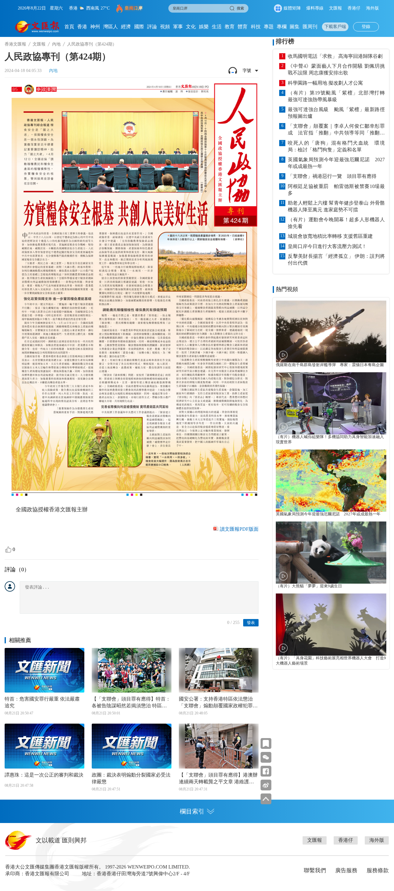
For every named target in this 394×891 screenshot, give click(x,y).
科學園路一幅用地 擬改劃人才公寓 (325, 83)
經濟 (126, 26)
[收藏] (265, 743)
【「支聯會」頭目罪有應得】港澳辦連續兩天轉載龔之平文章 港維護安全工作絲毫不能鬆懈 (218, 778)
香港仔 (354, 8)
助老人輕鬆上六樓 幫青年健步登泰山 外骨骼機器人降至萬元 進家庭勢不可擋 (336, 206)
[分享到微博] (265, 785)
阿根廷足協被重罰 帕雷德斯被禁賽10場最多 (336, 190)
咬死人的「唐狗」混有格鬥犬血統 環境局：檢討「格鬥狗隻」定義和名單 (336, 146)
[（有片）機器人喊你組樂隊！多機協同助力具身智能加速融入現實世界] (331, 403)
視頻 (165, 26)
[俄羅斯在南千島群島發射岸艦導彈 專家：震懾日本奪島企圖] (331, 332)
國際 (139, 26)
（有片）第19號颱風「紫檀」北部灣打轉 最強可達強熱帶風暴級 (336, 96)
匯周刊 (310, 26)
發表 (251, 622)
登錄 (366, 26)
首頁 (69, 26)
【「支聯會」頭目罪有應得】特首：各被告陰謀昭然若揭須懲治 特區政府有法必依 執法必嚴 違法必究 (131, 702)
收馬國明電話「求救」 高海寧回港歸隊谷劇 (335, 56)
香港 (82, 26)
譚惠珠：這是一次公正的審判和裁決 (44, 774)
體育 (242, 26)
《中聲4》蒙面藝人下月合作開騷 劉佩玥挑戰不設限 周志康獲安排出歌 (336, 69)
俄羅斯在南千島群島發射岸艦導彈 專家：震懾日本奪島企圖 (330, 365)
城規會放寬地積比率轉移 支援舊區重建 (330, 236)
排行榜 (285, 41)
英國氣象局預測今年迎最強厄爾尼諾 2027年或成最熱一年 (336, 163)
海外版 (372, 8)
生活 (217, 26)
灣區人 (110, 26)
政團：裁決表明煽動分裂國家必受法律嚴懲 (131, 778)
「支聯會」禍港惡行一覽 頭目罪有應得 (332, 176)
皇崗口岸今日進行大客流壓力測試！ (327, 246)
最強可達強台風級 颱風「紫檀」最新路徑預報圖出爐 (336, 113)
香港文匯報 (15, 44)
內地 (56, 44)
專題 (269, 26)
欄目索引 (192, 811)
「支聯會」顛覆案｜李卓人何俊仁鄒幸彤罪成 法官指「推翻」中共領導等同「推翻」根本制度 (336, 129)
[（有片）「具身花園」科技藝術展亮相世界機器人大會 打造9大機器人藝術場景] (331, 624)
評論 (152, 26)
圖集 (295, 26)
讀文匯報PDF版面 (239, 529)
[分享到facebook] (265, 771)
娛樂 (204, 26)
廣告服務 (346, 870)
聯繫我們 (315, 870)
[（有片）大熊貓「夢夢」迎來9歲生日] (331, 552)
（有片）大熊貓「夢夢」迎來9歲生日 (309, 586)
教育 (230, 26)
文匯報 (335, 8)
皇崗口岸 (134, 8)
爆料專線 (315, 8)
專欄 (282, 26)
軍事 (178, 26)
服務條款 (378, 870)
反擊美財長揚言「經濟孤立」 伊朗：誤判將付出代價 (336, 260)
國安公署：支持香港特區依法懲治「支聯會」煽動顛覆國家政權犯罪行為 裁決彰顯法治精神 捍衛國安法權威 (218, 702)
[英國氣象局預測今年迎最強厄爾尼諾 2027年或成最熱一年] (331, 480)
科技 (256, 26)
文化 (191, 26)
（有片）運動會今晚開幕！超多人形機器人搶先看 (336, 223)
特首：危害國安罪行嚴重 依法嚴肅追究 (42, 702)
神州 (95, 26)
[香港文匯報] (37, 26)
